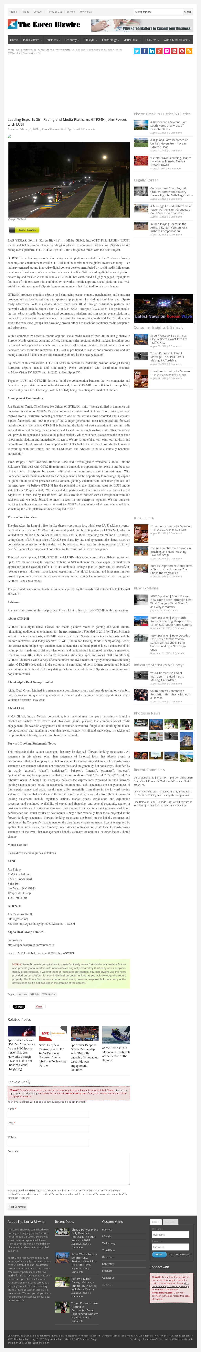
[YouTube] (174, 51)
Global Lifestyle (46, 49)
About (25, 11)
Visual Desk (131, 40)
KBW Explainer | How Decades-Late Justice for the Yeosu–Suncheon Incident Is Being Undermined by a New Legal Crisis (170, 642)
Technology (109, 40)
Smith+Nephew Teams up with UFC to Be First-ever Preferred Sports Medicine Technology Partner (52, 1055)
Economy (71, 40)
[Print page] (69, 136)
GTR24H (34, 994)
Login (155, 1221)
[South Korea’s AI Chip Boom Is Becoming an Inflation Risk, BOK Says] (141, 736)
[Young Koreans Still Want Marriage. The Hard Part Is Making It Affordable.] (141, 356)
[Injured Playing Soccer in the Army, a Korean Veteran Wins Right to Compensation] (141, 226)
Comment (13, 1151)
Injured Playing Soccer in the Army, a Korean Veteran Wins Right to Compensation (169, 227)
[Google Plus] (159, 51)
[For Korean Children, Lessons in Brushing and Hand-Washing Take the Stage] (141, 551)
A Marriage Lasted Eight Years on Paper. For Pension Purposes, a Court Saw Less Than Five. (171, 209)
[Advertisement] (69, 86)
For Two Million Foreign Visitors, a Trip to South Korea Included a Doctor (84, 1284)
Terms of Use (54, 11)
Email (12, 1123)
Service (71, 11)
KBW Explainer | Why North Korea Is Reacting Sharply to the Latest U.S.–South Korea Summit (171, 621)
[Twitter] (137, 51)
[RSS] (189, 51)
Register (170, 1221)
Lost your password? (179, 1254)
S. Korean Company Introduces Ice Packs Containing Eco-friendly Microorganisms (162, 793)
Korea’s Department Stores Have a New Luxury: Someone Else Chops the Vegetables (171, 569)
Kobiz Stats (108, 1264)
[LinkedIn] (152, 51)
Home (13, 11)
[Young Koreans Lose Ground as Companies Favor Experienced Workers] (186, 724)
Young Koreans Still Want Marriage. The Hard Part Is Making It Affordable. (167, 356)
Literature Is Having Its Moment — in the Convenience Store (170, 373)
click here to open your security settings (170, 1285)
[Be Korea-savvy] (44, 24)
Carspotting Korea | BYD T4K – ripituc (155, 777)
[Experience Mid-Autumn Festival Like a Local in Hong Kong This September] (141, 755)
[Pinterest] (182, 51)
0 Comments (175, 132)
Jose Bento (140, 802)
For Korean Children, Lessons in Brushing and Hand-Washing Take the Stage (170, 551)
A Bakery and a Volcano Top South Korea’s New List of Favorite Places (168, 125)
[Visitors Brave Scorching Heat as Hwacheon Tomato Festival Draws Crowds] (141, 161)
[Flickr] (167, 51)
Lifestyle (89, 40)
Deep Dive (108, 1257)
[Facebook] (144, 51)
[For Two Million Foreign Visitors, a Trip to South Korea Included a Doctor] (171, 724)
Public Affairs (31, 40)
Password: (158, 1241)
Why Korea (86, 11)
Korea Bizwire (50, 129)
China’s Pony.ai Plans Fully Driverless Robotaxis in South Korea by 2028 (84, 1235)
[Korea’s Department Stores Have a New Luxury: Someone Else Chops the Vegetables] (141, 568)
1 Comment (179, 653)
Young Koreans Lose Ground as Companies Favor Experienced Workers (84, 1308)
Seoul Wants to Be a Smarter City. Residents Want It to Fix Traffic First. (168, 339)
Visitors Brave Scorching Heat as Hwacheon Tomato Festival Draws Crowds (171, 161)
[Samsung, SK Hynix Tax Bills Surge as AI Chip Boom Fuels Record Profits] (156, 736)
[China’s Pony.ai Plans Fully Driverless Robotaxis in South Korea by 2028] (141, 723)
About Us (107, 1284)
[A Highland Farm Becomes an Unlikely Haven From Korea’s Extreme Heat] (141, 142)
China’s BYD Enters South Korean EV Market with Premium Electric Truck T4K (163, 781)
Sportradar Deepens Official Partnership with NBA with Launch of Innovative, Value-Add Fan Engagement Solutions (84, 1057)
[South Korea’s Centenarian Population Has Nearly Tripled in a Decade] (141, 694)
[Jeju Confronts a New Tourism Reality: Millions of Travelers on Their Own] (186, 757)
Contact (38, 11)
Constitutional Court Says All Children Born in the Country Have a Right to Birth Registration (171, 191)
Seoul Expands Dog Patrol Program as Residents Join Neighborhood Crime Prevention (163, 803)
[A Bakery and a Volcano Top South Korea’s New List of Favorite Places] (141, 125)
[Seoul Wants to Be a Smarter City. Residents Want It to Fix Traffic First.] (141, 339)
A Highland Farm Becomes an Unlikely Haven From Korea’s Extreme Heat (169, 143)
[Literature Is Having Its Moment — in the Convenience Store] (141, 379)
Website (12, 1137)
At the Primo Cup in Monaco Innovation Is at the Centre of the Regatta (116, 1054)
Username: (158, 1229)
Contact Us (108, 1277)
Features (150, 40)
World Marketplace (176, 40)
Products (107, 1270)
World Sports (63, 49)
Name (12, 1109)
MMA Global (49, 994)
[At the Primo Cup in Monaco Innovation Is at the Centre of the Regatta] (116, 1035)
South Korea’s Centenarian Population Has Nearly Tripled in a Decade (170, 694)
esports (22, 994)
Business (52, 40)
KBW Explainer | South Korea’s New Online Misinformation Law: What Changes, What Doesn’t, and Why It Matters (171, 601)
